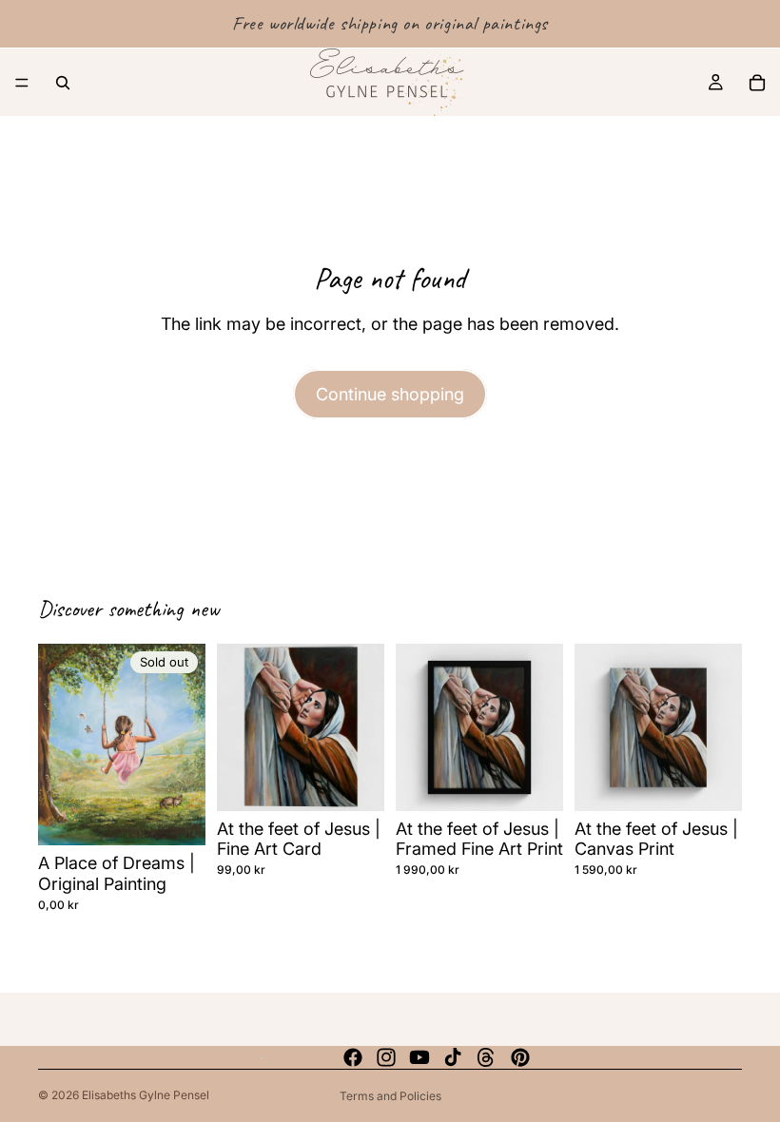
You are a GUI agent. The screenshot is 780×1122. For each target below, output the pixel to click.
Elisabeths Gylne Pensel (145, 1095)
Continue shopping (390, 394)
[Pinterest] (520, 1057)
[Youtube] (419, 1057)
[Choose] (534, 781)
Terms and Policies (390, 1096)
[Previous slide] (238, 727)
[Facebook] (352, 1057)
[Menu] (22, 83)
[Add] (355, 781)
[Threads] (486, 1057)
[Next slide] (363, 727)
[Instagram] (386, 1057)
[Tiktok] (452, 1057)
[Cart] (757, 83)
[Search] (63, 83)
